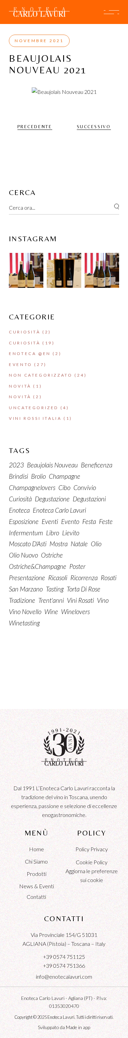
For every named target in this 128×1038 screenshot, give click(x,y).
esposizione (24, 521)
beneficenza (96, 465)
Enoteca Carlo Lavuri (59, 510)
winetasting (24, 623)
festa (89, 521)
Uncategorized (33, 407)
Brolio (38, 476)
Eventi (50, 521)
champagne (64, 476)
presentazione (27, 578)
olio (96, 544)
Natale (79, 544)
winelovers (75, 611)
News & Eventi (36, 886)
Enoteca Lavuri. (61, 1017)
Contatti (36, 896)
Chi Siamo (36, 861)
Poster (77, 566)
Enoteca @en (30, 353)
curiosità (20, 499)
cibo (64, 487)
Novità (20, 386)
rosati (108, 578)
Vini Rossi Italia (35, 418)
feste (106, 521)
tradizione (22, 600)
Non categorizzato (40, 375)
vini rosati (80, 600)
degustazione (52, 499)
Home (36, 849)
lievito (70, 533)
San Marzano (26, 589)
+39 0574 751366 (64, 965)
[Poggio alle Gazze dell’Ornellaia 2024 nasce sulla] (102, 270)
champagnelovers (32, 487)
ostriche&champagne (37, 566)
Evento (20, 364)
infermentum (26, 533)
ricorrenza (84, 578)
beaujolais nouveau (52, 465)
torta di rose (83, 589)
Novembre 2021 (39, 40)
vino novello (25, 611)
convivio (84, 487)
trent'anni (51, 600)
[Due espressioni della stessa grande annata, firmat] (64, 270)
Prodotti (36, 873)
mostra (58, 544)
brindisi (18, 476)
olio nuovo (23, 555)
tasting (54, 589)
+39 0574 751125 (64, 956)
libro (52, 533)
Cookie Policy (92, 862)
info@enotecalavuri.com (64, 976)
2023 (16, 465)
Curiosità (24, 331)
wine (51, 611)
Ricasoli (57, 578)
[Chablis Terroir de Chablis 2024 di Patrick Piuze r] (26, 270)
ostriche (52, 555)
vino (103, 600)
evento (70, 521)
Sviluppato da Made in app (64, 1027)
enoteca (19, 510)
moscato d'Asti (27, 544)
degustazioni (89, 499)
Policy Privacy (91, 849)
